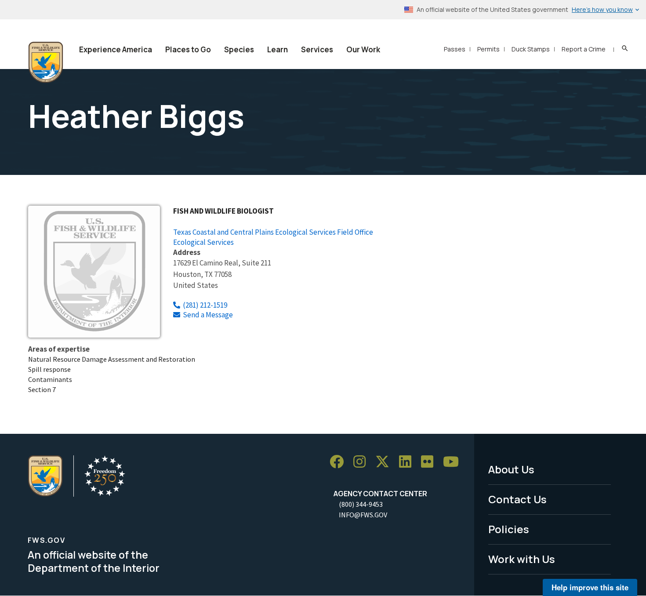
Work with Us (521, 559)
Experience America (115, 49)
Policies (508, 529)
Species (239, 49)
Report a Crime (584, 49)
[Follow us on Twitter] (385, 462)
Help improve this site (590, 587)
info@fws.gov (363, 514)
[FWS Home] (45, 62)
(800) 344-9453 (361, 504)
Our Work (363, 49)
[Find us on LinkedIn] (408, 462)
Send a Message (208, 315)
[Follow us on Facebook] (340, 462)
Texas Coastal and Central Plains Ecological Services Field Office (273, 232)
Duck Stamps (531, 49)
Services (317, 49)
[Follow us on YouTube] (454, 462)
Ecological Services (203, 242)
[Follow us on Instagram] (362, 462)
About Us (511, 469)
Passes (454, 49)
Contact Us (517, 499)
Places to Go (188, 49)
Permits (488, 49)
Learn (277, 49)
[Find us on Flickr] (430, 462)
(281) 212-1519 (205, 305)
